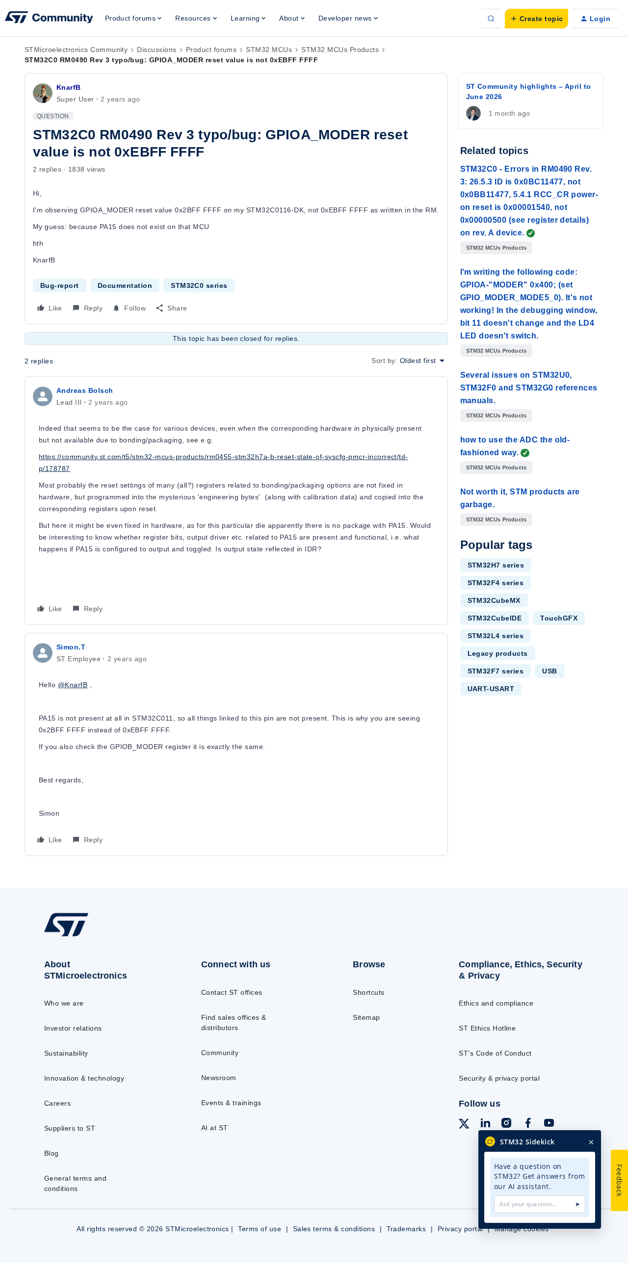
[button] (536, 18)
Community (219, 1053)
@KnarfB (72, 685)
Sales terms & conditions (334, 1229)
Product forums (211, 49)
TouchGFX (558, 618)
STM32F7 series (496, 671)
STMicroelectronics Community (76, 49)
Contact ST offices (231, 992)
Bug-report (59, 285)
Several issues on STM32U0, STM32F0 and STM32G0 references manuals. (529, 388)
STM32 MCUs (269, 49)
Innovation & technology (84, 1078)
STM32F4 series (496, 583)
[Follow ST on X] (464, 1125)
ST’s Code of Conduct (495, 1053)
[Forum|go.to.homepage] (49, 19)
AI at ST (214, 1128)
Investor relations (73, 1028)
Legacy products (498, 653)
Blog (51, 1153)
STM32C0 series (199, 285)
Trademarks (406, 1229)
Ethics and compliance (496, 1003)
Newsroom (218, 1078)
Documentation (125, 285)
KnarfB (68, 87)
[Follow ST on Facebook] (528, 1124)
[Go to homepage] (104, 936)
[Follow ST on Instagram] (506, 1124)
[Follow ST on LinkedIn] (485, 1124)
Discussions (156, 49)
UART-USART (491, 689)
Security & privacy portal (499, 1078)
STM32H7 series (496, 565)
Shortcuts (368, 992)
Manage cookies (522, 1229)
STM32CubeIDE (495, 618)
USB (549, 671)
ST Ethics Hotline (487, 1028)
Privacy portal (460, 1229)
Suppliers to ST (69, 1128)
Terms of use (259, 1229)
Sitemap (366, 1017)
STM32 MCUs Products (340, 49)
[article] (236, 501)
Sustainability (66, 1053)
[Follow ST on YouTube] (549, 1124)
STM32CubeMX (494, 600)
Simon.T (70, 647)
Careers (57, 1103)
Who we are (64, 1003)
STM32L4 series (496, 636)
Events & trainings (231, 1103)
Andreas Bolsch (84, 390)
